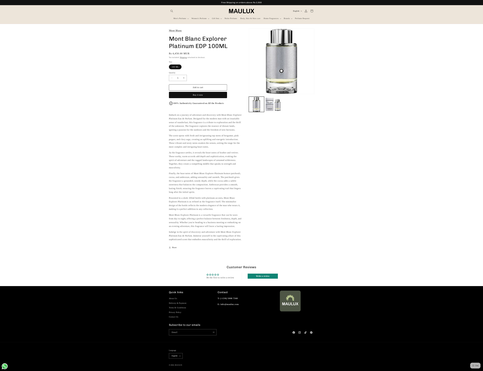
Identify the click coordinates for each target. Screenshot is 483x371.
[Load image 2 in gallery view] (273, 104)
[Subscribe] (213, 332)
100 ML (175, 67)
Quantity (172, 73)
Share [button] (174, 247)
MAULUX (178, 365)
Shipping (183, 57)
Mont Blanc (175, 30)
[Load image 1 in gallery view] (256, 104)
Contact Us (173, 317)
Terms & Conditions (177, 308)
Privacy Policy (175, 312)
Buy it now (198, 95)
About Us (173, 298)
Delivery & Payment (177, 303)
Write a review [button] (263, 276)
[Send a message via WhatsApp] (4, 366)
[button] (172, 11)
